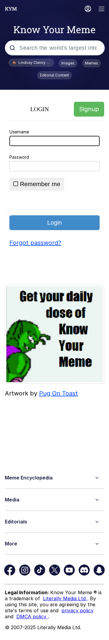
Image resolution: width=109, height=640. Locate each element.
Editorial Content (54, 75)
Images (67, 63)
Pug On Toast (58, 393)
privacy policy (77, 610)
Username (19, 131)
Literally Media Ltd (65, 598)
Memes (91, 63)
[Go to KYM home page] (11, 9)
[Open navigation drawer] (102, 9)
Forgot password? (35, 242)
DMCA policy (32, 616)
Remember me (40, 184)
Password (19, 157)
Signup (89, 109)
